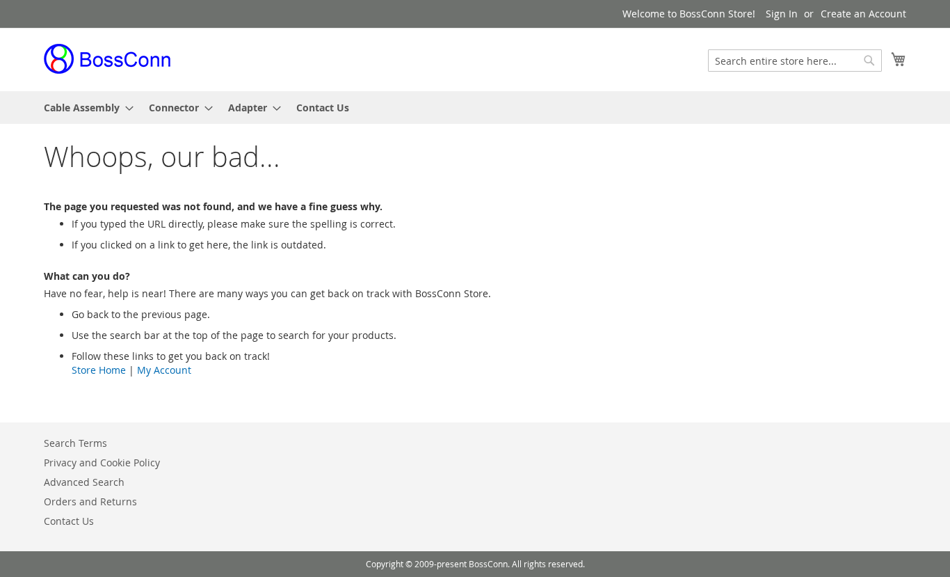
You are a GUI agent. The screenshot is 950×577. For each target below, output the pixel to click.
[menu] (475, 107)
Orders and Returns (90, 501)
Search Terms (75, 443)
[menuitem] (84, 107)
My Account (164, 370)
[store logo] (108, 59)
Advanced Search (84, 482)
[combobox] (795, 60)
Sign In (782, 13)
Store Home (99, 370)
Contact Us (69, 521)
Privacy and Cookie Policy (102, 462)
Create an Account (863, 13)
